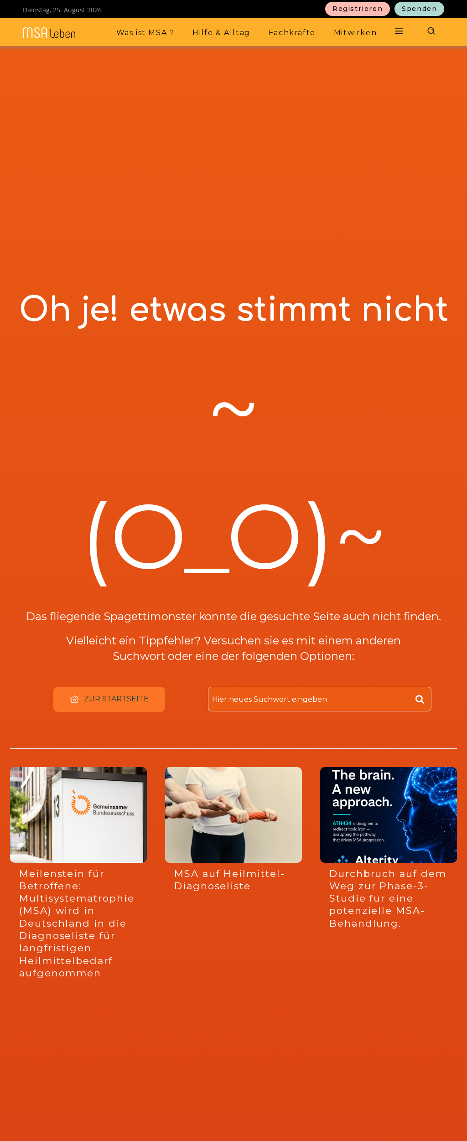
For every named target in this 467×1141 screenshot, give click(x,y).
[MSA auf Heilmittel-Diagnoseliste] (233, 815)
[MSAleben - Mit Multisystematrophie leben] (60, 32)
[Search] (420, 699)
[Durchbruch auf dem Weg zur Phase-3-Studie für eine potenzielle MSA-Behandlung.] (388, 815)
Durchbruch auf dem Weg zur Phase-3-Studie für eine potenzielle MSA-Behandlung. (387, 898)
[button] (430, 30)
